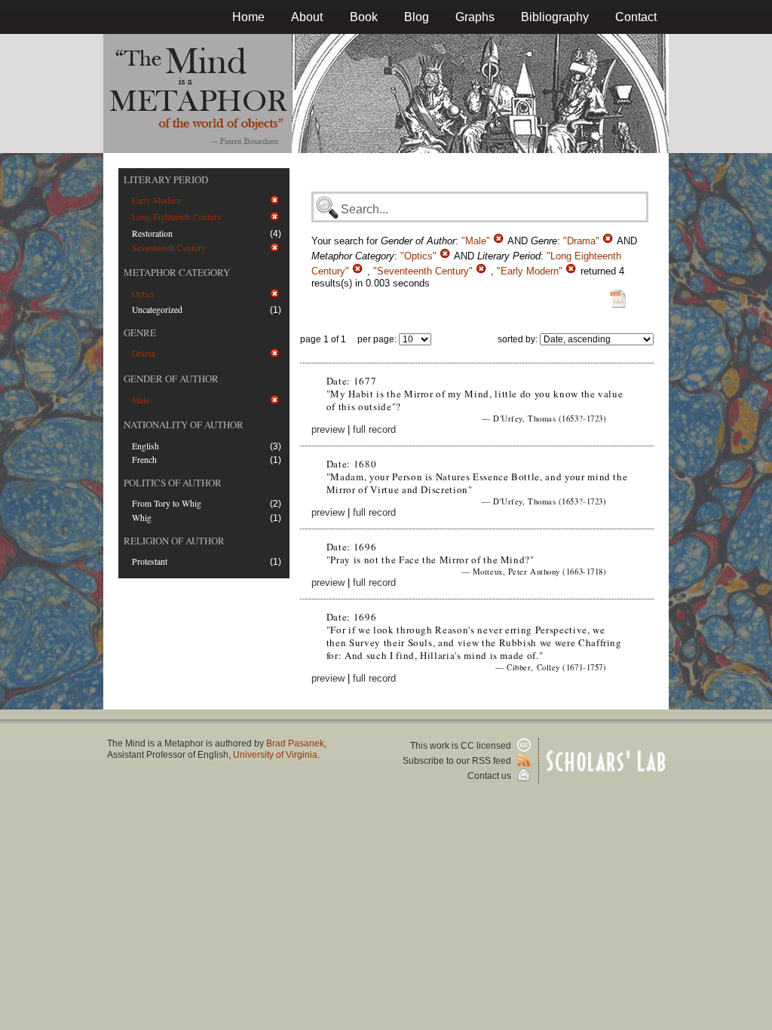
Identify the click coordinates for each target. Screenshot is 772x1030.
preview (328, 429)
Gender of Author (171, 378)
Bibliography (555, 17)
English (145, 446)
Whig (142, 517)
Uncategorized (157, 309)
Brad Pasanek (295, 743)
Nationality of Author (184, 424)
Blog (416, 17)
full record (374, 429)
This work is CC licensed (461, 745)
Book (364, 17)
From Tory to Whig (166, 503)
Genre (140, 332)
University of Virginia (275, 755)
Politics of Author (173, 482)
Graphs (475, 17)
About (307, 17)
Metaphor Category (177, 272)
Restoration (152, 233)
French (144, 459)
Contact (636, 17)
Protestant (149, 561)
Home (248, 17)
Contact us (490, 776)
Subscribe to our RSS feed (458, 761)
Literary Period (166, 179)
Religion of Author (174, 540)
